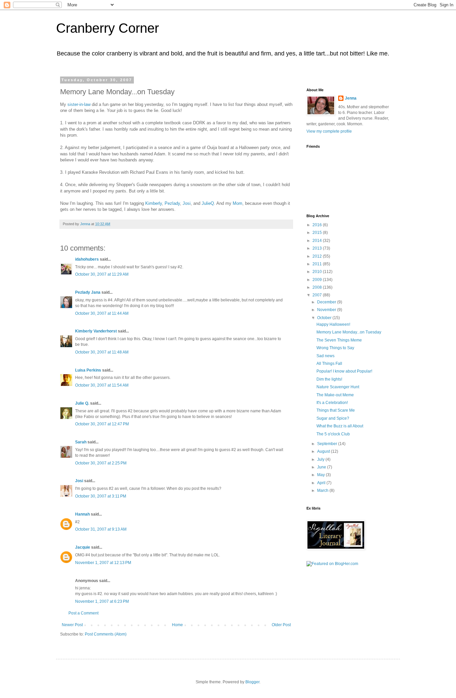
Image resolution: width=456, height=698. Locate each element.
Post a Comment (83, 613)
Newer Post (72, 624)
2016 (317, 225)
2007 (317, 295)
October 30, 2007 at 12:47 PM (102, 424)
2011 (317, 264)
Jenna (351, 98)
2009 (317, 279)
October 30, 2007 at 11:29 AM (102, 274)
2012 (317, 256)
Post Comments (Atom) (106, 634)
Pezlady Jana (87, 292)
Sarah (80, 442)
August (324, 451)
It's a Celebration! (332, 402)
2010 (317, 271)
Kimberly (153, 203)
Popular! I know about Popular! (344, 371)
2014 (317, 240)
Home (177, 624)
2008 (317, 287)
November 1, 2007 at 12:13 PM (103, 562)
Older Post (281, 624)
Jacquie (82, 547)
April (321, 482)
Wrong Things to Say (335, 347)
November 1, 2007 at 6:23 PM (102, 601)
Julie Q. (82, 403)
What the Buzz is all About (339, 426)
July (321, 459)
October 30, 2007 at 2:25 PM (101, 463)
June (322, 467)
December (327, 302)
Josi (187, 203)
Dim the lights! (329, 379)
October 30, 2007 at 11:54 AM (102, 385)
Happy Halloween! (333, 324)
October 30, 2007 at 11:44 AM (102, 313)
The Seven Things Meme (339, 340)
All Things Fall (329, 363)
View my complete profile (329, 131)
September (327, 443)
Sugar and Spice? (332, 418)
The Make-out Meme (335, 395)
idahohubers (87, 259)
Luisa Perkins (88, 370)
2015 (317, 232)
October (324, 317)
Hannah (82, 514)
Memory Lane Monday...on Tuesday (348, 332)
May (321, 474)
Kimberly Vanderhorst (96, 331)
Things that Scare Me (335, 410)
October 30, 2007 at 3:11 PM (100, 496)
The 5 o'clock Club (333, 434)
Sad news (325, 356)
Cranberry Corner (107, 28)
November (327, 309)
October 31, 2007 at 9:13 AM (101, 529)
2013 (317, 248)
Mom (237, 203)
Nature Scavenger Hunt (337, 387)
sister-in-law (79, 104)
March (323, 490)
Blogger (252, 682)
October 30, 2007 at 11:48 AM (102, 352)
